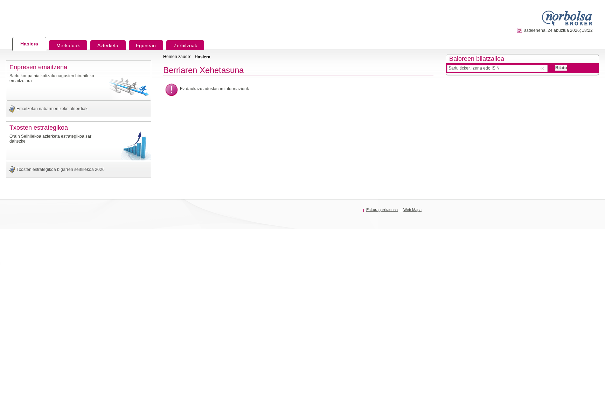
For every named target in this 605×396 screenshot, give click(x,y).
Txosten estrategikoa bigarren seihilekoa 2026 (60, 169)
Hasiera (202, 57)
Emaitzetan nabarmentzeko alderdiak (52, 108)
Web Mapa (412, 210)
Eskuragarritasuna (382, 210)
